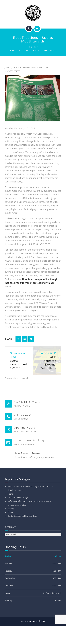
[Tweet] (31, 339)
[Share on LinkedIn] (24, 339)
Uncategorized (12, 71)
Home (32, 47)
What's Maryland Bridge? (18, 497)
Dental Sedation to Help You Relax (22, 516)
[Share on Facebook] (18, 339)
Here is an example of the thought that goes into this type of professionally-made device (31, 283)
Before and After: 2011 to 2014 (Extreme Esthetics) (29, 501)
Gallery (11, 508)
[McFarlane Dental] (33, 13)
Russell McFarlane (32, 67)
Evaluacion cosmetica (17, 505)
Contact (11, 512)
